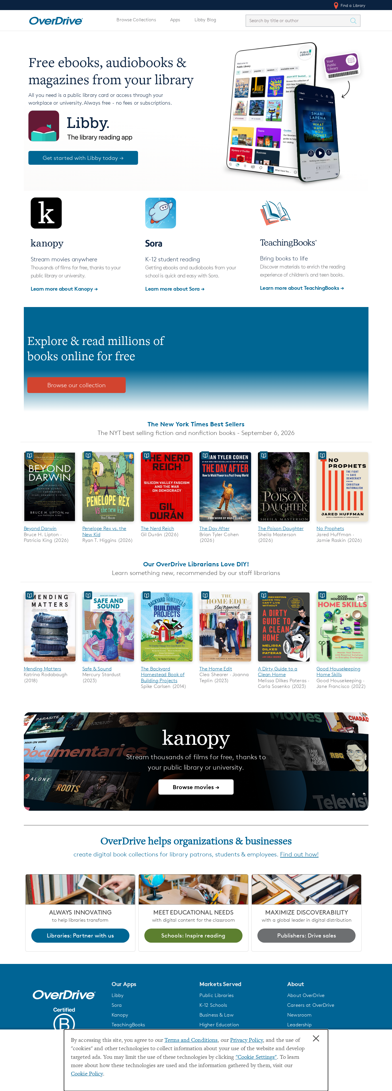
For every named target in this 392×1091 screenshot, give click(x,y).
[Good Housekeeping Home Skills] (342, 662)
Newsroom (299, 1015)
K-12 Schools (213, 1005)
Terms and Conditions (191, 1040)
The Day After (214, 528)
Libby (118, 995)
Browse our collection (76, 385)
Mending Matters (42, 669)
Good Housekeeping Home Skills (338, 671)
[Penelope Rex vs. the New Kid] (108, 522)
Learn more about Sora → (175, 288)
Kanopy (120, 1015)
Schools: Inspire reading (193, 935)
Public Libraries (216, 995)
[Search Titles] (355, 20)
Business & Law (216, 1015)
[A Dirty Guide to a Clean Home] (284, 662)
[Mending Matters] (49, 662)
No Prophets (330, 528)
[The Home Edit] (225, 662)
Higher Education (219, 1024)
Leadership (299, 1024)
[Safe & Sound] (108, 662)
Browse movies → (196, 787)
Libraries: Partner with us (80, 935)
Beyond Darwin (40, 528)
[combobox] (298, 20)
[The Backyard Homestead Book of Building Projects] (167, 662)
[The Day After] (225, 522)
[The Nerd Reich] (167, 522)
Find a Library (352, 5)
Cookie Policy (87, 1074)
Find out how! (299, 854)
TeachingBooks (128, 1024)
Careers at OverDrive (310, 1005)
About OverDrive (306, 995)
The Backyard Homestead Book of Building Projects (163, 674)
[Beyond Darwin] (49, 522)
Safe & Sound (97, 669)
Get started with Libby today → (83, 157)
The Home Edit (215, 669)
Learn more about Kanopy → (64, 288)
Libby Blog (205, 19)
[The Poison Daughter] (284, 522)
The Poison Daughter (281, 528)
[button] (152, 984)
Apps (175, 19)
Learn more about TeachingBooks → (302, 287)
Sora (117, 1005)
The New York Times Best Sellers (196, 424)
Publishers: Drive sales (306, 935)
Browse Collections (136, 19)
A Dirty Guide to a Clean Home (277, 671)
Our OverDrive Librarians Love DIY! (196, 564)
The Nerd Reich (157, 528)
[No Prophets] (342, 522)
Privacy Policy (246, 1040)
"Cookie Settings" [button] (256, 1057)
